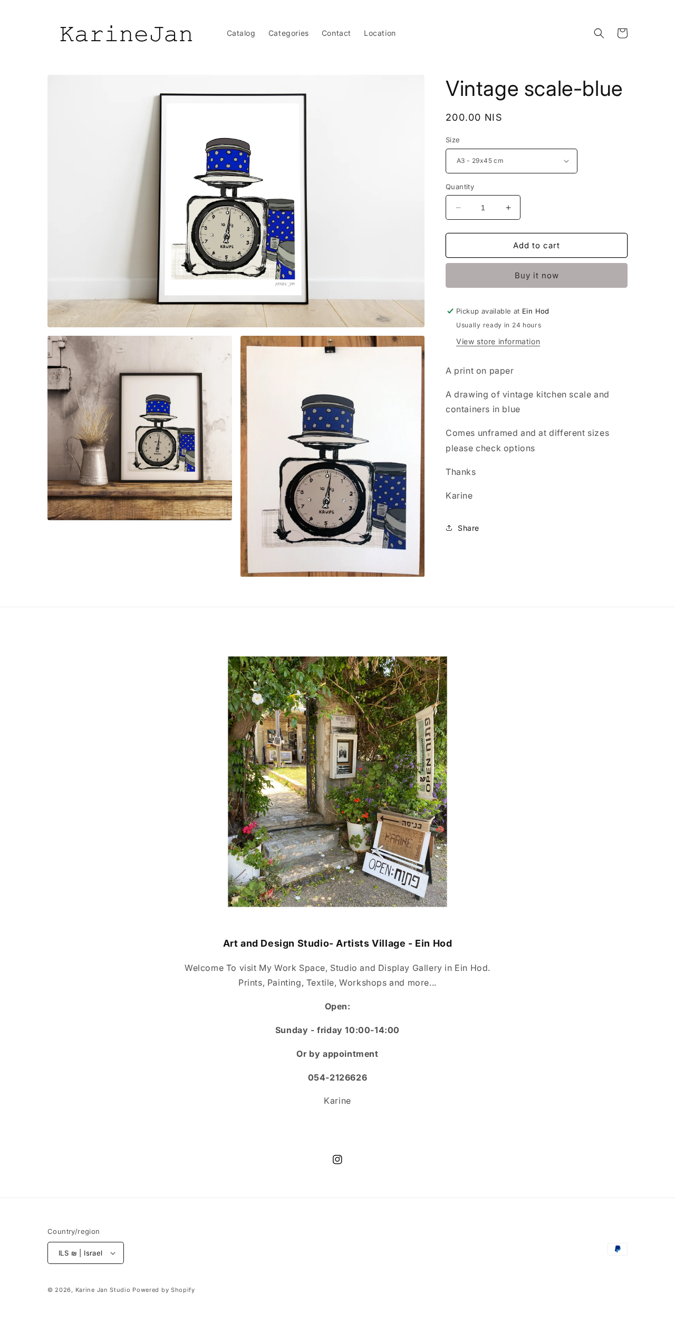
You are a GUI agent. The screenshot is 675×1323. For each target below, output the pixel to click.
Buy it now (537, 275)
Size (453, 139)
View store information (498, 341)
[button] (599, 33)
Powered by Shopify (163, 1289)
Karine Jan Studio (103, 1289)
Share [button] (468, 527)
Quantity (460, 186)
